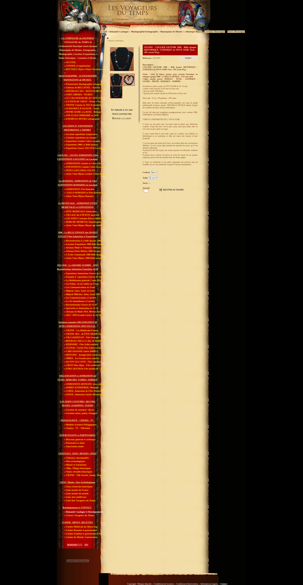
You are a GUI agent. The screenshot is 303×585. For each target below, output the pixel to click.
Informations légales (209, 584)
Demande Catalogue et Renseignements (84, 512)
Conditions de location (164, 584)
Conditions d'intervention (187, 584)
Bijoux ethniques (116, 41)
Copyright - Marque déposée (139, 584)
